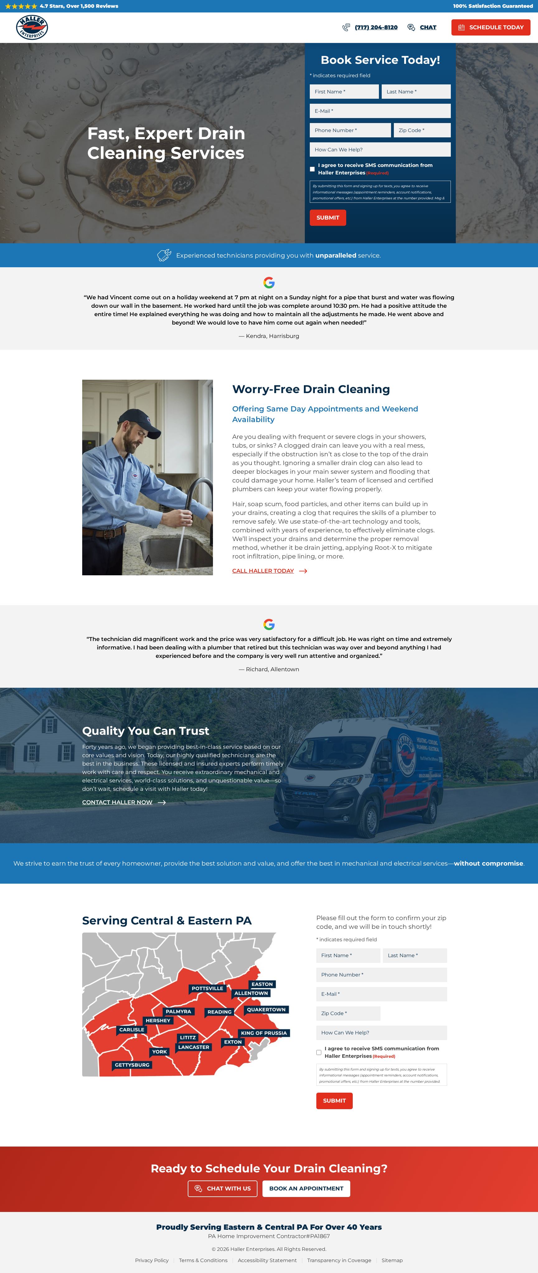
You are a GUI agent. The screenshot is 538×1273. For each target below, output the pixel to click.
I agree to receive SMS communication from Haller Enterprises (375, 169)
